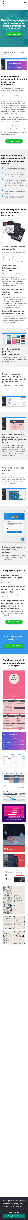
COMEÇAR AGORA (14, 34)
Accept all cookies (14, 1216)
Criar (14, 700)
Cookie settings (14, 1212)
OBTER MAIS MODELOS (14, 646)
